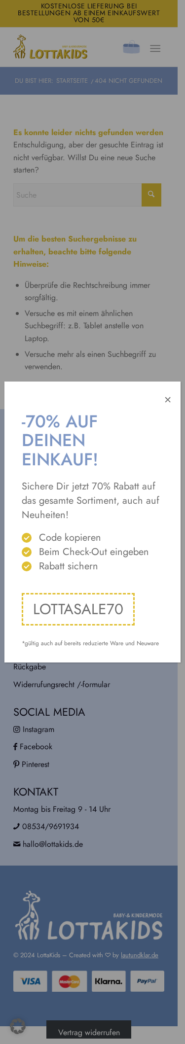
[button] (18, 1026)
